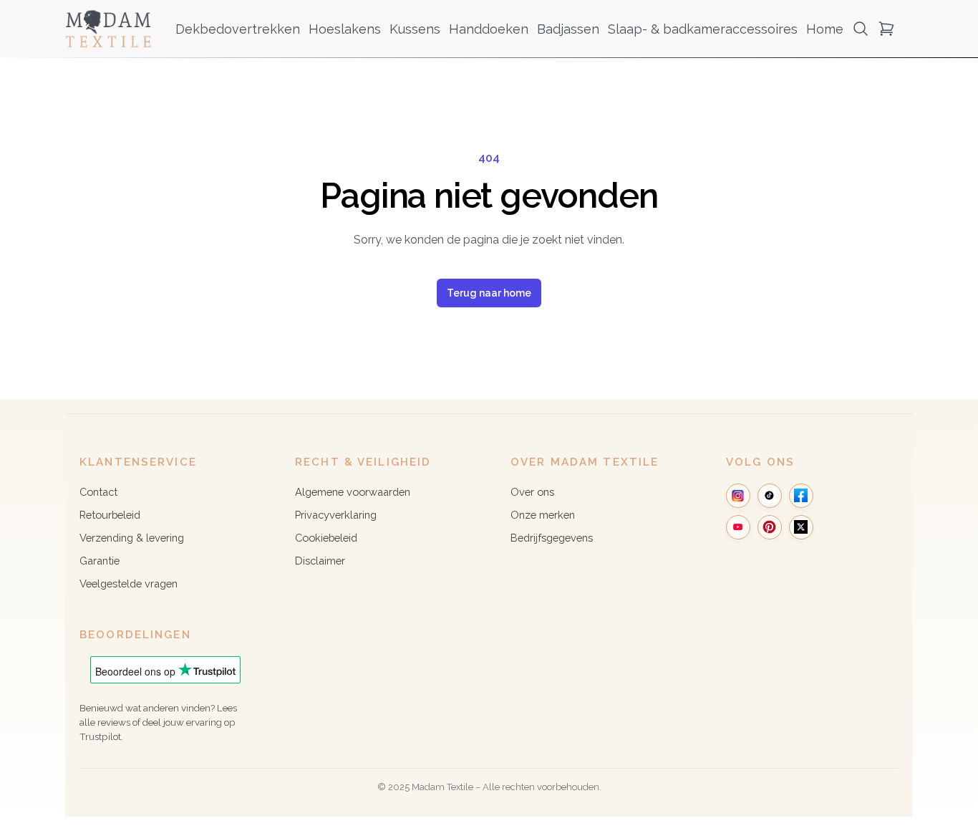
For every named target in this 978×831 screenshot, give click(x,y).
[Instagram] (738, 496)
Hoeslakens (345, 29)
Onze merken (542, 515)
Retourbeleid (109, 515)
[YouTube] (738, 527)
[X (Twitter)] (801, 527)
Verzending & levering (131, 538)
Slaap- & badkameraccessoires (703, 29)
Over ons (532, 492)
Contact (98, 492)
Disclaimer (320, 560)
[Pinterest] (769, 527)
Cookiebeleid (326, 538)
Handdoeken (488, 29)
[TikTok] (769, 496)
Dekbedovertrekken (237, 29)
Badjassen (568, 29)
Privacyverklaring (336, 515)
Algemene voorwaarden (352, 492)
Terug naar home (489, 293)
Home (824, 29)
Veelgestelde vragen (128, 583)
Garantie (99, 560)
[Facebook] (801, 496)
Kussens (414, 29)
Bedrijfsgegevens (551, 538)
